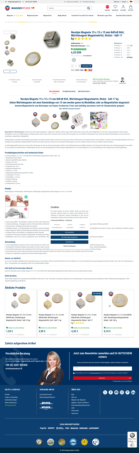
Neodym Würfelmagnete (34, 22)
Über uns (116, 1)
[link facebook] (111, 392)
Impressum (74, 413)
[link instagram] (122, 392)
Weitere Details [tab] (84, 91)
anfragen (129, 57)
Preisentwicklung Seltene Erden (80, 405)
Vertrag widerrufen (10, 405)
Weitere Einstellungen (69, 246)
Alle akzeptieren (69, 232)
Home (6, 22)
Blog (72, 394)
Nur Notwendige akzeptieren (69, 237)
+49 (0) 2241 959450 (31, 2)
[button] (10, 71)
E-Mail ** (77, 367)
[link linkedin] (133, 392)
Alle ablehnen (69, 242)
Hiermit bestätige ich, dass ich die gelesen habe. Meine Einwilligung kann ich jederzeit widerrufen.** (101, 373)
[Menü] (136, 433)
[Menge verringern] (72, 66)
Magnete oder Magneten (78, 400)
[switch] (132, 445)
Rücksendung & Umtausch (47, 397)
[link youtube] (116, 392)
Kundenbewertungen (11, 400)
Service (124, 1)
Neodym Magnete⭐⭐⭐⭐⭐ (18, 22)
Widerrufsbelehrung (10, 403)
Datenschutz (75, 411)
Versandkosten (87, 55)
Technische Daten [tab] (68, 91)
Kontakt (7, 394)
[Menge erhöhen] (79, 66)
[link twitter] (105, 392)
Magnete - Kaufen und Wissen (80, 403)
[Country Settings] (131, 1)
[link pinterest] (127, 392)
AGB (72, 408)
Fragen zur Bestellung (11, 397)
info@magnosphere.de (14, 2)
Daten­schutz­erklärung (58, 220)
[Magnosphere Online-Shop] (20, 8)
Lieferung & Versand (46, 394)
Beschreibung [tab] (54, 91)
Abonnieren (102, 378)
